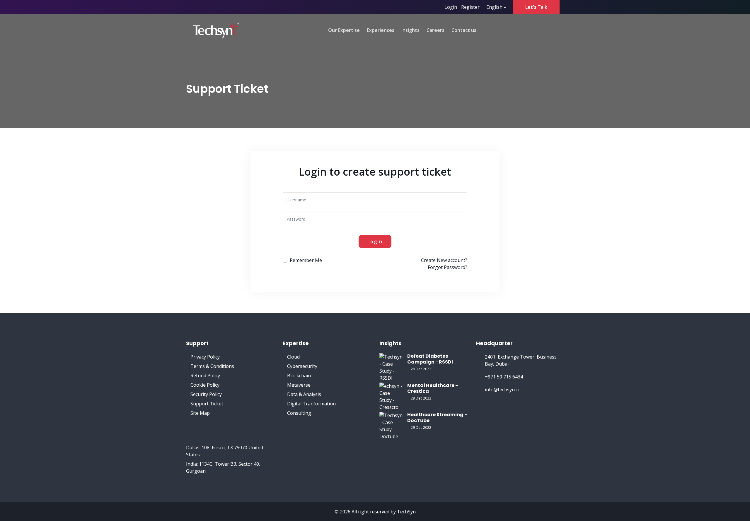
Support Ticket (206, 403)
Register (470, 7)
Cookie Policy (204, 385)
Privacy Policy (205, 357)
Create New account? (444, 260)
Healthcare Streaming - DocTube (437, 417)
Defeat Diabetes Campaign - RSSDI (430, 359)
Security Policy (206, 394)
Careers (435, 30)
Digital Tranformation (311, 403)
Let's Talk (536, 7)
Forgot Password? (447, 267)
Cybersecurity (302, 366)
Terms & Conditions (212, 366)
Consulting (299, 413)
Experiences (380, 30)
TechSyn (406, 511)
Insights (410, 30)
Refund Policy (205, 375)
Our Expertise (344, 30)
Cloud (293, 357)
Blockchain (299, 375)
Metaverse (299, 385)
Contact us (463, 30)
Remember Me (306, 260)
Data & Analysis (304, 394)
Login (450, 7)
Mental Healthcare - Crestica (432, 388)
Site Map (200, 413)
